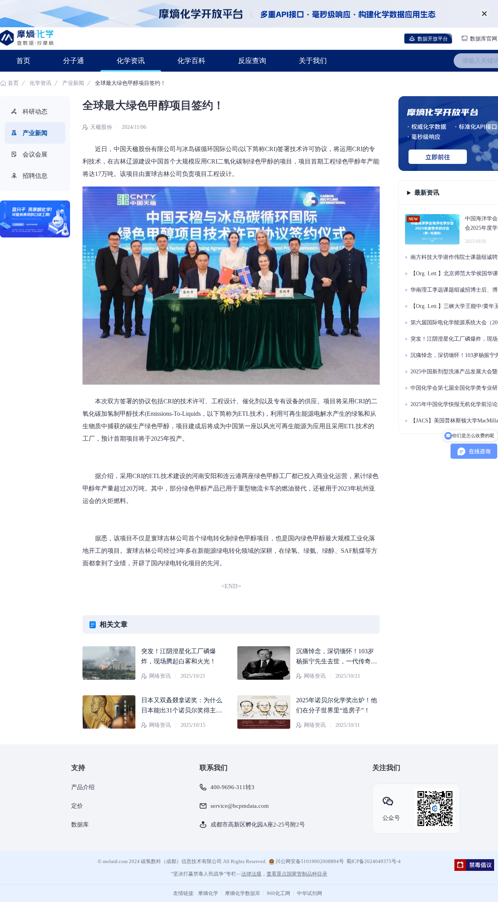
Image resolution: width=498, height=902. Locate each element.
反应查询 (252, 61)
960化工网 (278, 893)
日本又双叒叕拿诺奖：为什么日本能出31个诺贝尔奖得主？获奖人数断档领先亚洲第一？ (181, 710)
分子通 (73, 61)
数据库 (80, 824)
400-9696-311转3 (232, 787)
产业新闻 (73, 83)
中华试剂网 (309, 893)
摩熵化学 (208, 893)
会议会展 (35, 154)
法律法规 (251, 874)
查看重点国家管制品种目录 (297, 874)
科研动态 (35, 111)
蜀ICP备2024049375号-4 (373, 861)
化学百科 (191, 61)
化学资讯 (131, 61)
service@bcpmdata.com (239, 806)
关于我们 (313, 61)
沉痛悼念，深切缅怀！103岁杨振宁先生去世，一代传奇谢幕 (336, 661)
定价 (77, 806)
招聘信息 (35, 175)
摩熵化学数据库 (242, 893)
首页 (23, 61)
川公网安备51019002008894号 (309, 861)
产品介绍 (83, 787)
